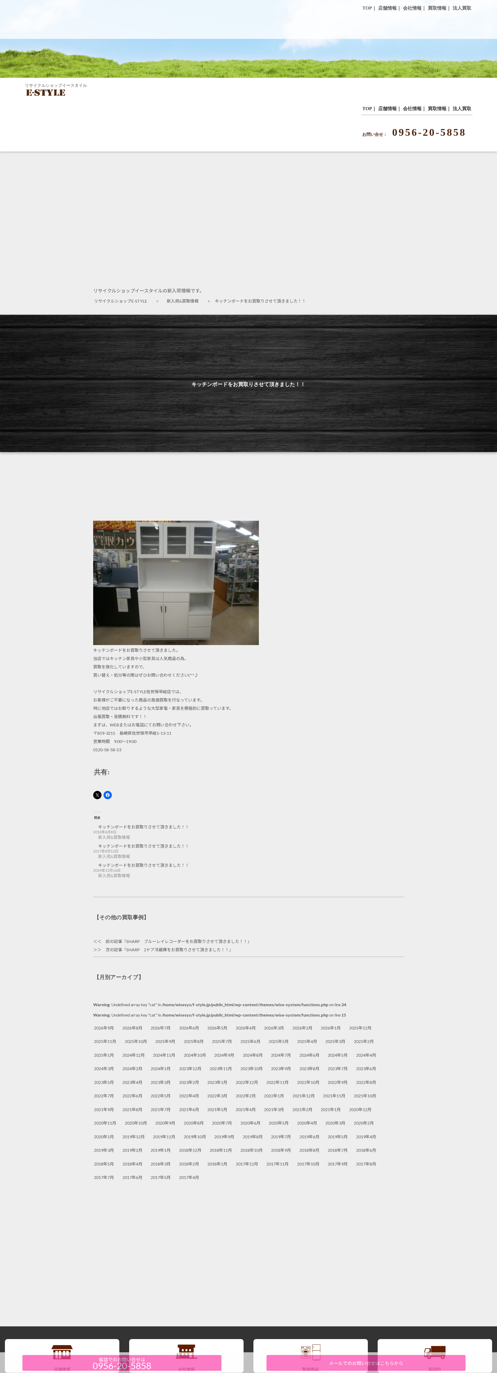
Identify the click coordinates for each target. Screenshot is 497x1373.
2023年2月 (189, 1082)
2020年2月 (364, 1122)
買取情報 (437, 108)
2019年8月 (253, 1136)
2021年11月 (334, 1095)
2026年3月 (274, 1027)
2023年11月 (221, 1068)
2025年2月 (364, 1041)
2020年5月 (279, 1122)
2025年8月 (194, 1041)
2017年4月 (189, 1177)
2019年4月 (366, 1136)
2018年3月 (161, 1163)
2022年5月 (161, 1095)
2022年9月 (338, 1082)
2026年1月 (331, 1027)
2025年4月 (307, 1041)
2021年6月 (189, 1109)
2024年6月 (309, 1055)
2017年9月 (338, 1163)
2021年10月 (365, 1095)
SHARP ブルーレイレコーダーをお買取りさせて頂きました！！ (186, 941)
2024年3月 (104, 1068)
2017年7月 (104, 1177)
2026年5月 (217, 1027)
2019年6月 (309, 1136)
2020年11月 (105, 1122)
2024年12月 (133, 1055)
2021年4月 (246, 1109)
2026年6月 (189, 1027)
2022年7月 (104, 1095)
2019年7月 (281, 1136)
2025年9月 (165, 1041)
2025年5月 (279, 1041)
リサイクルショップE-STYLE (122, 300)
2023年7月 (338, 1068)
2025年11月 (105, 1041)
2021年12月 (304, 1095)
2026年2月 (302, 1027)
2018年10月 (251, 1150)
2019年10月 (195, 1136)
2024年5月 (338, 1055)
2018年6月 (366, 1150)
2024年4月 (366, 1055)
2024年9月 (224, 1055)
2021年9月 (104, 1109)
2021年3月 (274, 1109)
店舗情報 (387, 108)
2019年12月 (133, 1136)
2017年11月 (277, 1163)
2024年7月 (281, 1055)
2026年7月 (161, 1027)
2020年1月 (104, 1136)
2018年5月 (104, 1163)
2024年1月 (161, 1068)
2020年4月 (307, 1122)
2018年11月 (221, 1150)
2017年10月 (308, 1163)
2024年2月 (132, 1068)
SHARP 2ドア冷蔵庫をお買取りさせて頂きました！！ (177, 949)
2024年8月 (253, 1055)
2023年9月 (281, 1068)
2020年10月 (136, 1122)
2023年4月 (132, 1082)
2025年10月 (136, 1041)
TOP (367, 108)
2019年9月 (224, 1136)
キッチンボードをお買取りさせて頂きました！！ (143, 826)
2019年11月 (164, 1136)
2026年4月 (246, 1027)
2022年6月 (132, 1095)
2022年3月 (217, 1095)
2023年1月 (217, 1082)
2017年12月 (247, 1163)
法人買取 (462, 108)
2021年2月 (302, 1109)
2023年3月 (161, 1082)
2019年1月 (161, 1150)
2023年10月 (251, 1068)
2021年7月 (161, 1109)
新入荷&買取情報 (185, 300)
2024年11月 (164, 1055)
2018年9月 (281, 1150)
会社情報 (412, 108)
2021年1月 (331, 1109)
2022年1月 (274, 1095)
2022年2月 (246, 1095)
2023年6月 (366, 1068)
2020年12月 (360, 1109)
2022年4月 (189, 1095)
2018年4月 (132, 1163)
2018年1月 (217, 1163)
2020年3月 (335, 1122)
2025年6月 (250, 1041)
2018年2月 (189, 1163)
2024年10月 (195, 1055)
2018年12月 (190, 1150)
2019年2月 (132, 1150)
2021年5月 (217, 1109)
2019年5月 (338, 1136)
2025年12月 (360, 1027)
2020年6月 (250, 1122)
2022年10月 (308, 1082)
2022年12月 (247, 1082)
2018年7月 (338, 1150)
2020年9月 (165, 1122)
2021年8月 (132, 1109)
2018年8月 (309, 1150)
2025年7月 (222, 1041)
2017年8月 (366, 1163)
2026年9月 (104, 1027)
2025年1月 (104, 1055)
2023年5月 (104, 1082)
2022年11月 (277, 1082)
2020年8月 (194, 1122)
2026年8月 (132, 1027)
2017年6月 (132, 1177)
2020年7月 (222, 1122)
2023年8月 (309, 1068)
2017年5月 (161, 1177)
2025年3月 (335, 1041)
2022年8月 (366, 1082)
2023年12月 (190, 1068)
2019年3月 (104, 1150)
